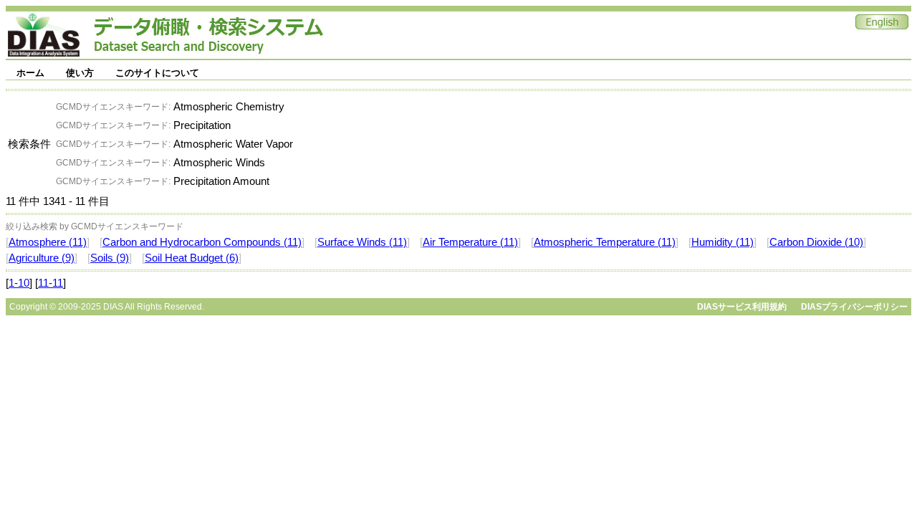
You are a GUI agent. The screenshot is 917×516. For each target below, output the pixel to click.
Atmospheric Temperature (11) (605, 242)
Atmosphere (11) (48, 242)
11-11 (50, 283)
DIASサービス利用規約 (742, 307)
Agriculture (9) (42, 258)
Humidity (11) (722, 242)
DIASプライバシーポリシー (854, 307)
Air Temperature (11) (470, 242)
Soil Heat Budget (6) (192, 258)
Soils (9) (109, 258)
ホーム (30, 72)
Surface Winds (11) (362, 242)
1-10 (19, 283)
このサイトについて (157, 72)
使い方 (80, 72)
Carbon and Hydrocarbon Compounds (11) (202, 242)
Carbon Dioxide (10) (816, 242)
